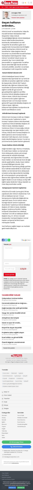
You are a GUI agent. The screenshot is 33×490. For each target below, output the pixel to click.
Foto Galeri (7, 395)
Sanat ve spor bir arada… (11, 323)
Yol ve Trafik (20, 415)
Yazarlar (7, 398)
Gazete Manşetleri (22, 424)
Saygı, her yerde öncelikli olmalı (13, 313)
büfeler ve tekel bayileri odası (10, 386)
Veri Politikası (5, 475)
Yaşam (4, 426)
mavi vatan (5, 373)
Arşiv (5, 402)
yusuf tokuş (18, 381)
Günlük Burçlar (21, 426)
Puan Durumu (21, 422)
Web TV (6, 392)
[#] (16, 356)
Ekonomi (4, 424)
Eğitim (3, 422)
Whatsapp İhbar (17, 442)
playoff (25, 376)
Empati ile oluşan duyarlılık (12, 328)
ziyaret (4, 378)
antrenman (19, 378)
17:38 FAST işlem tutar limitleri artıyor (17, 7)
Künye (6, 405)
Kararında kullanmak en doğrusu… (14, 303)
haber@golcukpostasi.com (19, 15)
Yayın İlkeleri (5, 473)
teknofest (14, 373)
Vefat (3, 437)
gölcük (21, 373)
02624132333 (7, 454)
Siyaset (4, 420)
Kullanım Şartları (6, 477)
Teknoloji (4, 431)
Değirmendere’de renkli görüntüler (15, 308)
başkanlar (12, 378)
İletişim (6, 408)
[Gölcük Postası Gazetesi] (9, 3)
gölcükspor (17, 376)
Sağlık (3, 429)
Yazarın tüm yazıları (17, 18)
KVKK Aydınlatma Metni (8, 479)
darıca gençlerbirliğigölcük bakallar (12, 383)
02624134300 (17, 447)
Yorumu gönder (9, 274)
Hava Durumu (21, 420)
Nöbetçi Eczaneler (22, 417)
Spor (3, 435)
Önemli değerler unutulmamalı (13, 342)
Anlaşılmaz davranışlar (10, 318)
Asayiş (4, 417)
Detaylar (11, 487)
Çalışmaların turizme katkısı (12, 298)
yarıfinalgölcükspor (7, 381)
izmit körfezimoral (7, 376)
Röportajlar (5, 433)
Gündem (4, 415)
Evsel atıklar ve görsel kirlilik (12, 337)
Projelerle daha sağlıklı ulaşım (13, 332)
